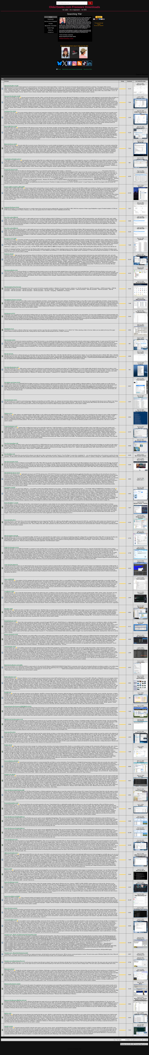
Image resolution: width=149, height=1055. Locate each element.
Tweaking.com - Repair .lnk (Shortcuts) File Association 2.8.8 (20, 934)
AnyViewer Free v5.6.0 (10, 111)
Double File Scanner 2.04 (11, 169)
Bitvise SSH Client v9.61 (10, 126)
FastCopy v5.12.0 (9, 254)
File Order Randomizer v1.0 (11, 367)
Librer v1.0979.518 (9, 579)
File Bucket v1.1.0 (9, 328)
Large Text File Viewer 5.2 (11, 564)
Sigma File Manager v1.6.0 (11, 882)
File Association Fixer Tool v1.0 (12, 287)
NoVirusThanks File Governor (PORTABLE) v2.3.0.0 (17, 706)
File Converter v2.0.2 (9, 340)
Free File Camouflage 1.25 (11, 443)
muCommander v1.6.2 (10, 646)
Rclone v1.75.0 (8, 868)
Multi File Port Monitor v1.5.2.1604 (13, 665)
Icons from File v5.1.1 (10, 519)
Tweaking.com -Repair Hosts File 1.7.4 (14, 961)
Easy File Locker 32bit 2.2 (11, 217)
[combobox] (71, 3)
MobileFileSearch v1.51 (10, 621)
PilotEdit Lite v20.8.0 (9, 774)
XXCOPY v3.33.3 (8, 1026)
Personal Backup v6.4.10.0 (11, 761)
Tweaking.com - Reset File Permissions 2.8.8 (16, 953)
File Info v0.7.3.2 (8, 353)
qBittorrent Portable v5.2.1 (11, 853)
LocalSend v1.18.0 (9, 591)
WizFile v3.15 (7, 1013)
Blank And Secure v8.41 (10, 144)
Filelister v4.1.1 (8, 413)
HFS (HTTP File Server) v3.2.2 (12, 472)
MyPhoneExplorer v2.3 (10, 676)
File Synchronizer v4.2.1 (10, 399)
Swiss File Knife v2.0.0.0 (10, 908)
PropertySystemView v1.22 (11, 803)
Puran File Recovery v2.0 (10, 839)
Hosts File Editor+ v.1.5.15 (11, 502)
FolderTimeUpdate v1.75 (10, 426)
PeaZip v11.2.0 (8, 745)
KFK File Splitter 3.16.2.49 (11, 535)
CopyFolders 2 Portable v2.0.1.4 (12, 159)
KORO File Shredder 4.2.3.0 (11, 547)
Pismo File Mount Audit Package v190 (14, 790)
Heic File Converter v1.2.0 (11, 461)
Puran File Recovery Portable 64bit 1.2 (14, 828)
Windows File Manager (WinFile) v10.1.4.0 (15, 1000)
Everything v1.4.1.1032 (10, 238)
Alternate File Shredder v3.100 (12, 96)
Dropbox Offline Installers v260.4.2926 (14, 186)
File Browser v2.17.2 (9, 313)
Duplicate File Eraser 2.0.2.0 (11, 207)
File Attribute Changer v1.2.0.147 (13, 299)
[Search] (90, 3)
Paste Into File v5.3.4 (9, 732)
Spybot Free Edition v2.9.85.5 (12, 896)
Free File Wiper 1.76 (9, 454)
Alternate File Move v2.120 (11, 85)
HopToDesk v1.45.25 (9, 487)
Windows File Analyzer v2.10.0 (12, 983)
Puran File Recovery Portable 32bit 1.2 (14, 816)
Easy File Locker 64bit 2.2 (11, 228)
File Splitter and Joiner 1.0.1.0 (12, 382)
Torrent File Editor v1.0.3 (10, 919)
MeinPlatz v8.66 (8, 608)
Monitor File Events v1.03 (11, 634)
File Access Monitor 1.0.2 (11, 270)
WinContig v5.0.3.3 (9, 969)
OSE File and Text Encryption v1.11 (13, 719)
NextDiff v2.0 (7, 692)
